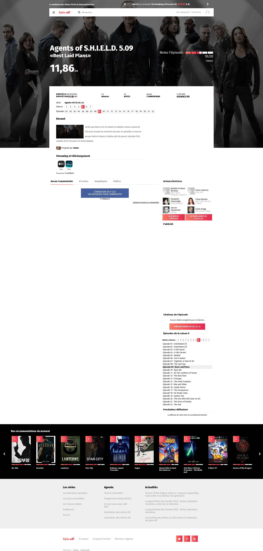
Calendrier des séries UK (117, 517)
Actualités (151, 487)
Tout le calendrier (113, 493)
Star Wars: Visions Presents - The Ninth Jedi (193, 470)
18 (136, 111)
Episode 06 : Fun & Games (174, 358)
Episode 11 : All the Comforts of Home (180, 373)
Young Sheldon (158, 4)
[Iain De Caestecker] (166, 207)
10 (104, 111)
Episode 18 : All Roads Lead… (175, 393)
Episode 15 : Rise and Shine (175, 384)
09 (99, 111)
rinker (76, 148)
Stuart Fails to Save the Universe (167, 469)
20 (145, 111)
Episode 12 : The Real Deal (174, 376)
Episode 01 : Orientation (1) (175, 344)
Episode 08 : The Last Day (174, 364)
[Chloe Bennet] (191, 199)
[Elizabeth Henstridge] (166, 199)
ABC (76, 96)
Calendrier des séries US (117, 512)
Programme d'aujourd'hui (117, 498)
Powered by (60, 173)
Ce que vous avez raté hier (115, 505)
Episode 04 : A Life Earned (174, 352)
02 (71, 111)
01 (66, 111)
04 (79, 111)
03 (75, 111)
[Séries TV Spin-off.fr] (64, 12)
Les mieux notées (72, 504)
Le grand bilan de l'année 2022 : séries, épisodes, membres (171, 511)
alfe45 (135, 4)
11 (108, 111)
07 (91, 111)
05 (83, 111)
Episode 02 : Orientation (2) (175, 347)
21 (149, 111)
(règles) (209, 61)
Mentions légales (124, 538)
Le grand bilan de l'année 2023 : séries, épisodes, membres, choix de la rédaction (171, 502)
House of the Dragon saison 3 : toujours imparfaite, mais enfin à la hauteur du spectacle (172, 494)
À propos (83, 538)
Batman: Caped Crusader (116, 469)
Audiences (68, 509)
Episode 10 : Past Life (172, 370)
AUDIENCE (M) (183, 96)
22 (153, 111)
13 (116, 111)
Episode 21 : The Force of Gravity (177, 401)
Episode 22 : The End (172, 404)
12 (112, 111)
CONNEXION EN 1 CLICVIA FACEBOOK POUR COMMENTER (105, 193)
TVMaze (76, 550)
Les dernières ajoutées (75, 493)
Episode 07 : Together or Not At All (178, 361)
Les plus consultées (73, 498)
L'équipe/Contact (101, 538)
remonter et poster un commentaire (146, 202)
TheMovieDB (84, 550)
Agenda (108, 487)
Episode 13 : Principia (172, 379)
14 (120, 111)
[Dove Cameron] (191, 188)
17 (132, 111)
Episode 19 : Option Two (173, 396)
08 (95, 111)
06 (87, 111)
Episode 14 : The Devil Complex (177, 381)
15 (124, 111)
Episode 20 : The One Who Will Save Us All (181, 399)
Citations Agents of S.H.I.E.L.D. (187, 327)
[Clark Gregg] (191, 207)
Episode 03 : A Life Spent (174, 349)
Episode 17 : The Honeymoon (175, 390)
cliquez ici (106, 199)
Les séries (69, 487)
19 (141, 111)
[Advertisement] (182, 133)
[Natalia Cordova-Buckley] (166, 188)
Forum (66, 515)
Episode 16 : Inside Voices (174, 387)
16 (128, 111)
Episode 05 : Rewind (171, 355)
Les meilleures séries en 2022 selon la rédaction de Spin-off (171, 519)
